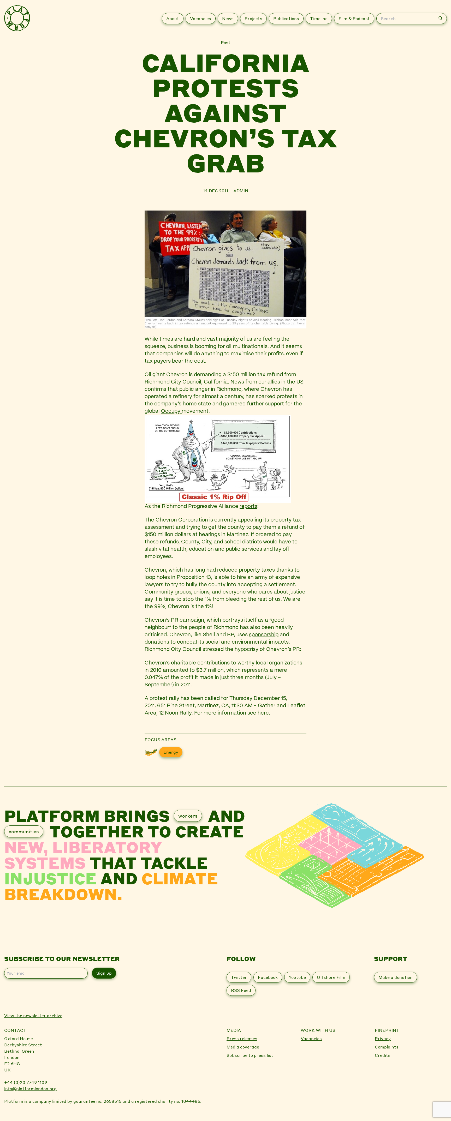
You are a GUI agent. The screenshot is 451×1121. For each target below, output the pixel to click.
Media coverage (243, 1047)
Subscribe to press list (250, 1055)
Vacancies (311, 1038)
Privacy (383, 1038)
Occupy (171, 411)
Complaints (387, 1047)
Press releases (242, 1038)
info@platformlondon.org (30, 1088)
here (263, 713)
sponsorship (263, 634)
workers (188, 816)
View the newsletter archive (33, 1015)
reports (248, 506)
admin (240, 190)
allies (274, 382)
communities (24, 831)
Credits (382, 1055)
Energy (170, 752)
